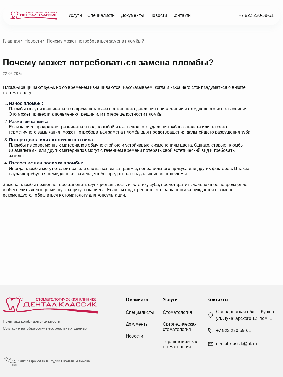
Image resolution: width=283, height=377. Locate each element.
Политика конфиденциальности (31, 321)
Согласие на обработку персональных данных (45, 328)
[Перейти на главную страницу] (33, 15)
